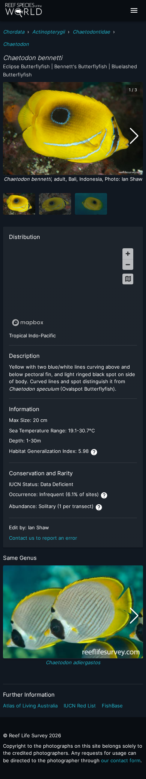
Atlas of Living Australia (30, 706)
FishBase (112, 706)
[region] (73, 287)
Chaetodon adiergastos (73, 662)
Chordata (13, 32)
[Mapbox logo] (27, 322)
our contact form (120, 760)
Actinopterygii (48, 32)
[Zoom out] (127, 264)
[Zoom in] (127, 253)
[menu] (134, 10)
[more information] (94, 452)
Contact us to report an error (43, 538)
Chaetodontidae (91, 32)
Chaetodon (16, 44)
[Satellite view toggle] (127, 279)
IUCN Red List (80, 706)
